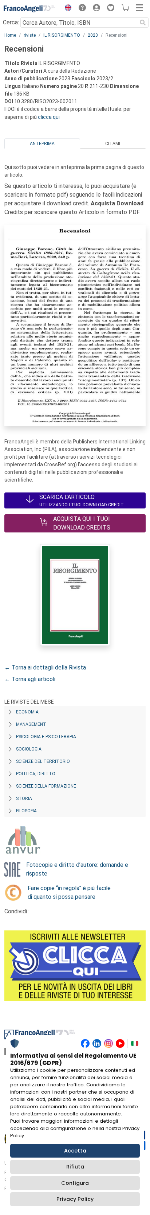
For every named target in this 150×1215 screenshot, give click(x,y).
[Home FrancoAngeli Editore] (29, 8)
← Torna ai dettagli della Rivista (45, 667)
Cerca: (11, 22)
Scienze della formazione (46, 786)
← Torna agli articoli (29, 679)
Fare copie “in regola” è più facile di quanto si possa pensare (69, 892)
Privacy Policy (75, 1199)
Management (31, 724)
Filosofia (26, 810)
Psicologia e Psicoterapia (46, 736)
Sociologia (29, 749)
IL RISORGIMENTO (61, 35)
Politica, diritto (35, 773)
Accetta (75, 1150)
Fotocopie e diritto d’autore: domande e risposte (77, 869)
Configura (75, 1183)
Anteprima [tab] (42, 143)
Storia (24, 798)
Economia (27, 712)
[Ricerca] (143, 22)
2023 (93, 35)
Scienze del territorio (43, 761)
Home (10, 35)
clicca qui (49, 117)
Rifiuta (75, 1166)
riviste (30, 35)
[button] (66, 9)
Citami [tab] (112, 143)
